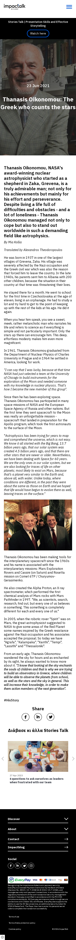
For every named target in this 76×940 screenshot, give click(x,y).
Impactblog (16, 847)
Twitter (24, 866)
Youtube (38, 866)
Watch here (38, 33)
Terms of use (14, 917)
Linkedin (17, 866)
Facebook (11, 866)
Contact (13, 839)
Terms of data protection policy (22, 923)
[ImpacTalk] (14, 6)
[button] (2, 759)
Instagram (31, 866)
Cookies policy (15, 929)
